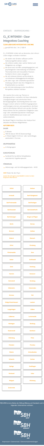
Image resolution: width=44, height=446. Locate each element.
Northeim (32, 331)
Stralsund (11, 373)
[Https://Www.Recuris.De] (10, 4)
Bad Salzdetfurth (32, 210)
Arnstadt (11, 195)
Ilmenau (11, 295)
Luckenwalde (32, 316)
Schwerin (11, 359)
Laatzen (32, 302)
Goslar (11, 259)
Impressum (6, 442)
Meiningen (11, 323)
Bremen (11, 231)
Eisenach (32, 238)
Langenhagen (11, 309)
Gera (32, 252)
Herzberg (32, 281)
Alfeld (11, 188)
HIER (4, 173)
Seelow (32, 359)
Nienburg (32, 323)
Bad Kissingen (32, 202)
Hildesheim (11, 288)
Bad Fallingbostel (32, 195)
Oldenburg (11, 338)
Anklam (32, 188)
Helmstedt (11, 281)
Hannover (32, 274)
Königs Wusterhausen (11, 302)
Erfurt (11, 245)
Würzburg (32, 380)
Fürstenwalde (11, 252)
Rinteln (11, 352)
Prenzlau (32, 345)
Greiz (11, 267)
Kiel (32, 295)
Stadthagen (32, 366)
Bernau (32, 224)
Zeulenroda (11, 388)
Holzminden (32, 288)
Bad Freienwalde (11, 202)
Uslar (32, 373)
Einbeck (11, 238)
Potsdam (11, 345)
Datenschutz (15, 442)
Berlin (11, 224)
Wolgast (11, 380)
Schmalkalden (32, 352)
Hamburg (32, 267)
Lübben (32, 309)
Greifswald (32, 259)
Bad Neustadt (12, 210)
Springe (11, 366)
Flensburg (32, 245)
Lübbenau (11, 316)
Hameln (11, 274)
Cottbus (32, 231)
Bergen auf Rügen (32, 217)
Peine (32, 338)
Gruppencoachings (21, 31)
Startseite (7, 31)
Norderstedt (11, 331)
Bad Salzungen (11, 217)
